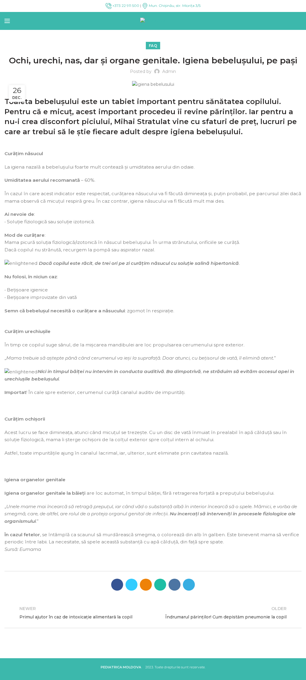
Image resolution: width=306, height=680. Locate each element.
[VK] (174, 585)
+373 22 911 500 (125, 5)
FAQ (153, 45)
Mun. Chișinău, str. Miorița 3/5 (174, 5)
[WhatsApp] (160, 585)
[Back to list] (153, 612)
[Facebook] (117, 585)
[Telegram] (189, 585)
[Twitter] (131, 585)
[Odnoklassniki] (146, 585)
